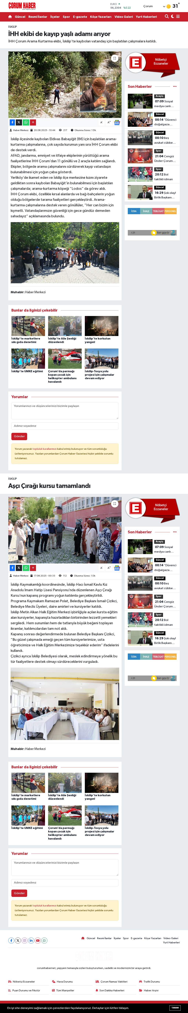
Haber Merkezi (20, 130)
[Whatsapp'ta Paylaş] (26, 122)
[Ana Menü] (177, 17)
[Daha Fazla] (33, 122)
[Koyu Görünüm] (172, 17)
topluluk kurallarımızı (44, 449)
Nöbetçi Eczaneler (24, 981)
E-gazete (80, 16)
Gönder (19, 436)
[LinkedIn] (31, 940)
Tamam (175, 1008)
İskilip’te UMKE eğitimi (27, 371)
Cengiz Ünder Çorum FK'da (164, 159)
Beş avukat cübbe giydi (163, 140)
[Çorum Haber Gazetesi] (22, 6)
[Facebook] (11, 940)
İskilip (12, 26)
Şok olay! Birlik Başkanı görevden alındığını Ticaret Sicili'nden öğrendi (165, 195)
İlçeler (55, 16)
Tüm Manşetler (65, 990)
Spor (66, 16)
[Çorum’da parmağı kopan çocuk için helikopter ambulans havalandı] (65, 358)
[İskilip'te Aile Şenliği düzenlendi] (65, 325)
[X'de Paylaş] (19, 122)
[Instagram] (24, 940)
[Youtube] (38, 940)
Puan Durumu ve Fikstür (26, 990)
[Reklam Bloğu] (152, 64)
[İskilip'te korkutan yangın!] (101, 325)
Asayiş (159, 96)
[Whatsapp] (44, 940)
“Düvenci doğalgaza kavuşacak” (165, 122)
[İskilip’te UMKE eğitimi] (28, 358)
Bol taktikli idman (163, 177)
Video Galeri (124, 16)
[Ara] (167, 17)
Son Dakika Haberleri (112, 990)
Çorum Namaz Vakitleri (114, 981)
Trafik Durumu (152, 981)
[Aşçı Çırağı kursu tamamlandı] (65, 530)
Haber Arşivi (151, 990)
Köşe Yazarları (100, 16)
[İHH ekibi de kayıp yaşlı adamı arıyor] (65, 84)
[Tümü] (175, 86)
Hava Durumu (65, 981)
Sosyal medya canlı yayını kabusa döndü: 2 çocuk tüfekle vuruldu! (165, 104)
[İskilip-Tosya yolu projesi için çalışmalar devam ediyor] (101, 358)
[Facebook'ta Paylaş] (12, 122)
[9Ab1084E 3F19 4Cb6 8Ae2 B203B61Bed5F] (65, 252)
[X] (18, 940)
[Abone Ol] (117, 122)
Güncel (20, 16)
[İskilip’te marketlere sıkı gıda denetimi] (28, 325)
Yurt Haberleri (146, 16)
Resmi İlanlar (37, 16)
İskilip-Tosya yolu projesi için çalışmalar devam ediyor (99, 375)
